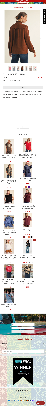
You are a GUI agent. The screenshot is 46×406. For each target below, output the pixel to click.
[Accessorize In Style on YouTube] (21, 391)
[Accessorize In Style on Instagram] (25, 391)
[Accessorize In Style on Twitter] (16, 391)
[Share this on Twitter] (18, 127)
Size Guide (39, 77)
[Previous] (4, 38)
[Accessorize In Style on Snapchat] (27, 391)
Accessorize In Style (24, 395)
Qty (3, 111)
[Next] (40, 38)
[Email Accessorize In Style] (29, 391)
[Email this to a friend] (27, 127)
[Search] (42, 3)
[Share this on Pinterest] (24, 127)
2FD (25, 397)
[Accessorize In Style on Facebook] (19, 391)
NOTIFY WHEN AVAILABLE (10, 122)
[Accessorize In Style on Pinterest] (23, 391)
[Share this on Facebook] (21, 127)
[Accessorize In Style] (23, 3)
